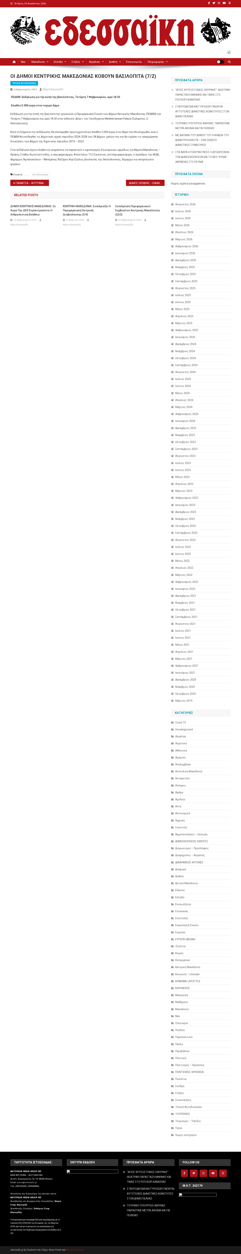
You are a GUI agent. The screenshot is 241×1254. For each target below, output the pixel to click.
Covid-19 (180, 722)
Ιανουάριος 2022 (185, 588)
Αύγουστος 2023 (185, 455)
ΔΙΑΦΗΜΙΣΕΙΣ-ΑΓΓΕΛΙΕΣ (189, 862)
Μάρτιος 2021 (183, 658)
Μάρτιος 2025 (183, 323)
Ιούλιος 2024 (183, 379)
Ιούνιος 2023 (183, 470)
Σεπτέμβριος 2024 (186, 365)
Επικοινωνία (134, 61)
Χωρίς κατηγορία (185, 1134)
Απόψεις (180, 785)
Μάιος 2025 (182, 309)
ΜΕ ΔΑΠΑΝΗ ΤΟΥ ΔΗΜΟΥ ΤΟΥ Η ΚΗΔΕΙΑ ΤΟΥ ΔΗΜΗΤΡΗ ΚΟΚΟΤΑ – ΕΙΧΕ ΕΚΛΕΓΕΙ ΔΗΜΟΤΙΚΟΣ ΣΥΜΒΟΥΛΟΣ (202, 140)
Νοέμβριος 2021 (185, 602)
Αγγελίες (94, 61)
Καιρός (179, 953)
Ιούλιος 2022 (183, 546)
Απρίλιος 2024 (184, 400)
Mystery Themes (75, 1250)
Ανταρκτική (182, 778)
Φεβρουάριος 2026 (186, 246)
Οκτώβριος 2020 (185, 693)
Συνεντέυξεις (183, 1100)
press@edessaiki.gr (27, 1182)
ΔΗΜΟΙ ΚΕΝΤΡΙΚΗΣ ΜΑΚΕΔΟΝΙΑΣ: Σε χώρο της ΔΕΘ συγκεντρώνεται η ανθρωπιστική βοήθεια (33, 210)
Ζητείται (180, 946)
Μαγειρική (181, 995)
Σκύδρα (179, 1086)
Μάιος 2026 (182, 225)
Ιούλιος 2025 (183, 295)
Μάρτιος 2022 (183, 574)
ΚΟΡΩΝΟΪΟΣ (182, 988)
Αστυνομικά (182, 813)
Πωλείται (181, 1078)
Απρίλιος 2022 (184, 567)
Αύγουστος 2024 (185, 372)
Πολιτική (180, 1058)
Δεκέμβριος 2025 (185, 260)
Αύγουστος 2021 (185, 623)
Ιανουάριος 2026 (185, 253)
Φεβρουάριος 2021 (186, 665)
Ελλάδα (58, 61)
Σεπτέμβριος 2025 (186, 281)
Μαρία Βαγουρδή (53, 89)
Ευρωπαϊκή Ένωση (186, 925)
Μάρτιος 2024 (183, 407)
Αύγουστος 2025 (185, 288)
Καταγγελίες (182, 960)
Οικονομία (181, 1023)
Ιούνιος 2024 (183, 385)
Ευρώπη (180, 932)
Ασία (178, 806)
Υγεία (178, 1128)
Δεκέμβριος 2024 (185, 344)
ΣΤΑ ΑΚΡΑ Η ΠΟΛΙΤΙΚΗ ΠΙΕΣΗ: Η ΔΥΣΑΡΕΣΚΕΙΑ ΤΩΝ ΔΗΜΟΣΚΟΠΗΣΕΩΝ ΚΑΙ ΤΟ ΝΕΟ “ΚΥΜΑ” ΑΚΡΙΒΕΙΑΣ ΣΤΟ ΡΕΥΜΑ (202, 157)
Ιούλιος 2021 (183, 630)
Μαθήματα (181, 1002)
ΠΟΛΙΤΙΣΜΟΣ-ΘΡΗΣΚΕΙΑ (189, 1072)
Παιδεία (180, 1030)
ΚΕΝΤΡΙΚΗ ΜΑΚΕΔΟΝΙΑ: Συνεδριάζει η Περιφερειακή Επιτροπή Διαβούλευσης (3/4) (87, 210)
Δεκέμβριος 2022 (185, 511)
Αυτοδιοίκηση (40, 174)
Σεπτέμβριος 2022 (186, 532)
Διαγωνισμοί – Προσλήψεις (192, 848)
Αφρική (180, 820)
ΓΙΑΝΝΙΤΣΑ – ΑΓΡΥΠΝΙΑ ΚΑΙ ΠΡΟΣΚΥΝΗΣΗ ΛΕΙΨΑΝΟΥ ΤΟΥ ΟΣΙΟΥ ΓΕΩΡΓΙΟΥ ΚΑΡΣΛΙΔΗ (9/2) (32, 183)
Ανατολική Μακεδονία (188, 771)
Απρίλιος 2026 (184, 232)
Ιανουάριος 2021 (185, 672)
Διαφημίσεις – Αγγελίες (190, 855)
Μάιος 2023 (182, 476)
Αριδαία (180, 799)
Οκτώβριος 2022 (185, 525)
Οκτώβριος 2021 (185, 609)
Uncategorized (184, 729)
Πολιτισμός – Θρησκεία (189, 1065)
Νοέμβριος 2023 (185, 435)
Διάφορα (180, 869)
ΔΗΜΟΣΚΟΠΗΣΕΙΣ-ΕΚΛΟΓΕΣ (191, 841)
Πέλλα (179, 1044)
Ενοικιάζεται (183, 904)
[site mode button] (220, 62)
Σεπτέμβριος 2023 (186, 448)
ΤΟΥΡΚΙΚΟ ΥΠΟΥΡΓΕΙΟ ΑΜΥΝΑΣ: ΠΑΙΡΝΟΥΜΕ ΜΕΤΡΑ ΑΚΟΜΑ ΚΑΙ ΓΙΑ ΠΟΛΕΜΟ (202, 126)
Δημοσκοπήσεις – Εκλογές (191, 834)
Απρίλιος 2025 (184, 316)
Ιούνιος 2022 (183, 553)
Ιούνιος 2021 (183, 637)
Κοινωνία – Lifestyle (187, 974)
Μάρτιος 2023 (183, 490)
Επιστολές (181, 918)
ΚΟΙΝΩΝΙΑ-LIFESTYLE (187, 981)
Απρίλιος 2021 (184, 651)
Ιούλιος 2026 (183, 211)
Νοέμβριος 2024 (185, 351)
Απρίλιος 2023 (184, 483)
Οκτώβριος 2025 (185, 274)
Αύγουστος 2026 (185, 204)
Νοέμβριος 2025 (185, 267)
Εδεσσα (180, 890)
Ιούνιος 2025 (183, 302)
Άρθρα (179, 792)
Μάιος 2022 (182, 560)
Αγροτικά (181, 743)
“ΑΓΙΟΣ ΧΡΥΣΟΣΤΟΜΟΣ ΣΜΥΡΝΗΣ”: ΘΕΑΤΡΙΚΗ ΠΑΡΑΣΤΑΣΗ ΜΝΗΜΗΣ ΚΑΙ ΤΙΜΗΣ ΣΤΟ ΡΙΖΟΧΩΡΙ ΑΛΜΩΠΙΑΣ (202, 94)
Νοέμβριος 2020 (185, 686)
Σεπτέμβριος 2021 (186, 616)
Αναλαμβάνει (183, 764)
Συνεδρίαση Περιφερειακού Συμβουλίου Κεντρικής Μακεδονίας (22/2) (137, 210)
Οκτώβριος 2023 (185, 442)
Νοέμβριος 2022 (185, 518)
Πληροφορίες (156, 61)
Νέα (23, 61)
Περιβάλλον (182, 1051)
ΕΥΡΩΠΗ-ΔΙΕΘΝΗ (185, 939)
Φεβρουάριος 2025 (186, 330)
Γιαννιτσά (181, 827)
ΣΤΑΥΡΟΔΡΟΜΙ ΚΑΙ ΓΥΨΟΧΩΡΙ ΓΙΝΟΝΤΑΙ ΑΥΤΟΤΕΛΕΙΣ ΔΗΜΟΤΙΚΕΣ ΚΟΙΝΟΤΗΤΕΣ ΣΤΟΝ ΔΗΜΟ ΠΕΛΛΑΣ (202, 111)
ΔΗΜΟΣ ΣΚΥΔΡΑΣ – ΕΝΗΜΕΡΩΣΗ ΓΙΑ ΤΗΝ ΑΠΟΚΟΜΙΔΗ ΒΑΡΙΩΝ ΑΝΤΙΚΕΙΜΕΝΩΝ (147, 183)
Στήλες (76, 61)
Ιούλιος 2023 (183, 463)
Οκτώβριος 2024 (185, 358)
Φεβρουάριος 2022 (186, 581)
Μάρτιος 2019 (183, 700)
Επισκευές (181, 911)
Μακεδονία (38, 61)
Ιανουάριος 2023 (185, 504)
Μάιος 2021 (182, 644)
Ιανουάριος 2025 (185, 337)
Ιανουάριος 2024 (185, 420)
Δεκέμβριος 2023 (185, 428)
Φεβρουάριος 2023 (186, 497)
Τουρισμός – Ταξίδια (188, 1121)
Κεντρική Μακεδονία (187, 967)
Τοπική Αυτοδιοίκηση (24, 83)
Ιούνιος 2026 (183, 218)
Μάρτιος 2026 (183, 239)
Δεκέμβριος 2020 (185, 679)
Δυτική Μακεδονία (186, 883)
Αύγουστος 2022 (185, 539)
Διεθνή (113, 61)
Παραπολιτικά (183, 1037)
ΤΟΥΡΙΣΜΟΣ (182, 1113)
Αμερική (180, 757)
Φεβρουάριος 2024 (186, 413)
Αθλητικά (181, 750)
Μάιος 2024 (182, 393)
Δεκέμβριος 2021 (185, 595)
